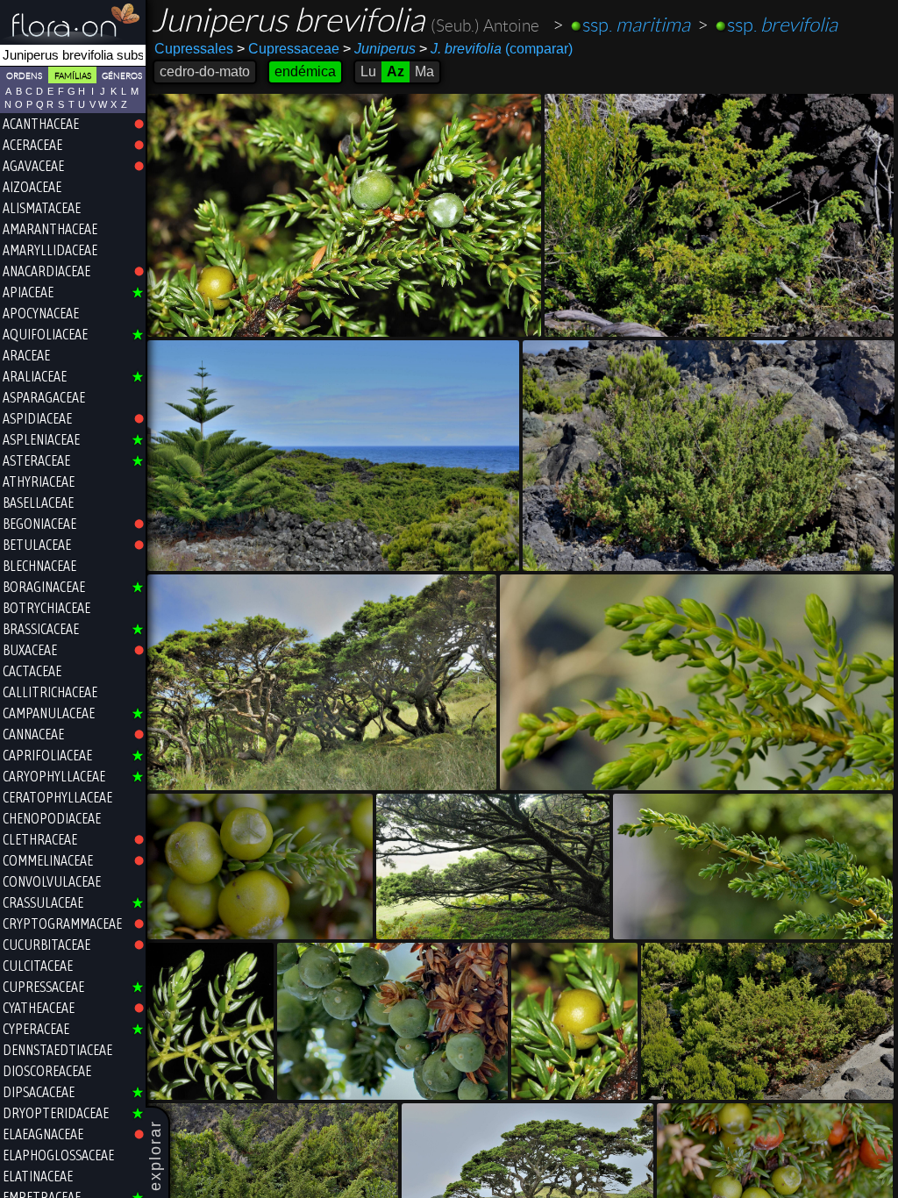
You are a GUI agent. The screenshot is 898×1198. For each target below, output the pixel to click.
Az (395, 71)
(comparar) (496, 48)
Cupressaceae (288, 48)
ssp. (636, 25)
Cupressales (193, 48)
